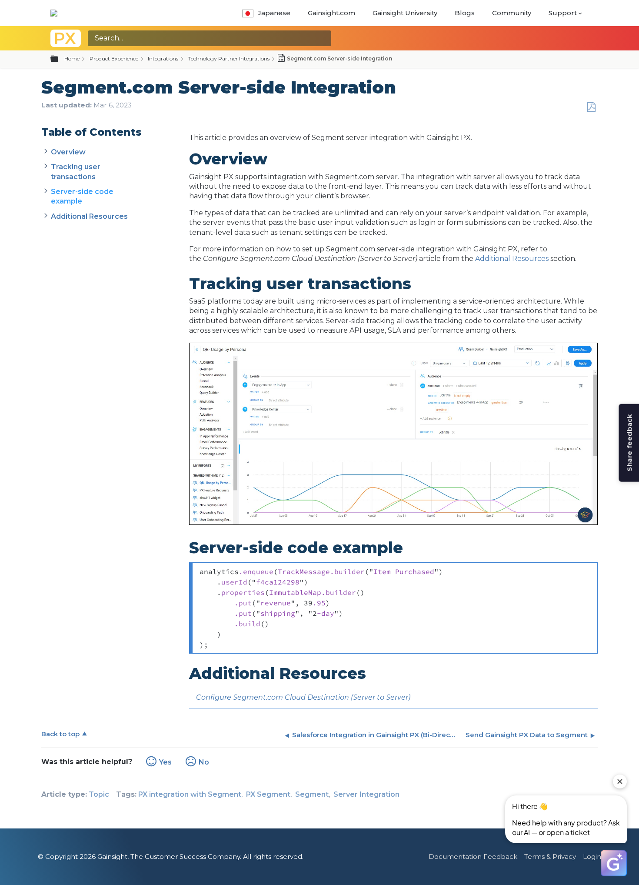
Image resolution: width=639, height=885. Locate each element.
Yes (165, 762)
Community (511, 13)
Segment (312, 794)
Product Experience (114, 58)
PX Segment (268, 794)
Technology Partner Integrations (229, 58)
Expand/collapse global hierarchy (59, 59)
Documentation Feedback (473, 856)
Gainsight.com (331, 13)
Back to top (60, 734)
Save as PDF (591, 107)
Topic (99, 794)
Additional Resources (89, 216)
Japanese (274, 13)
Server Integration (366, 794)
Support (563, 13)
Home (72, 58)
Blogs (465, 13)
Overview (68, 152)
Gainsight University (405, 13)
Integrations (163, 58)
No (204, 762)
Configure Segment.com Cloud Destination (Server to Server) (303, 697)
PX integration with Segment (189, 794)
